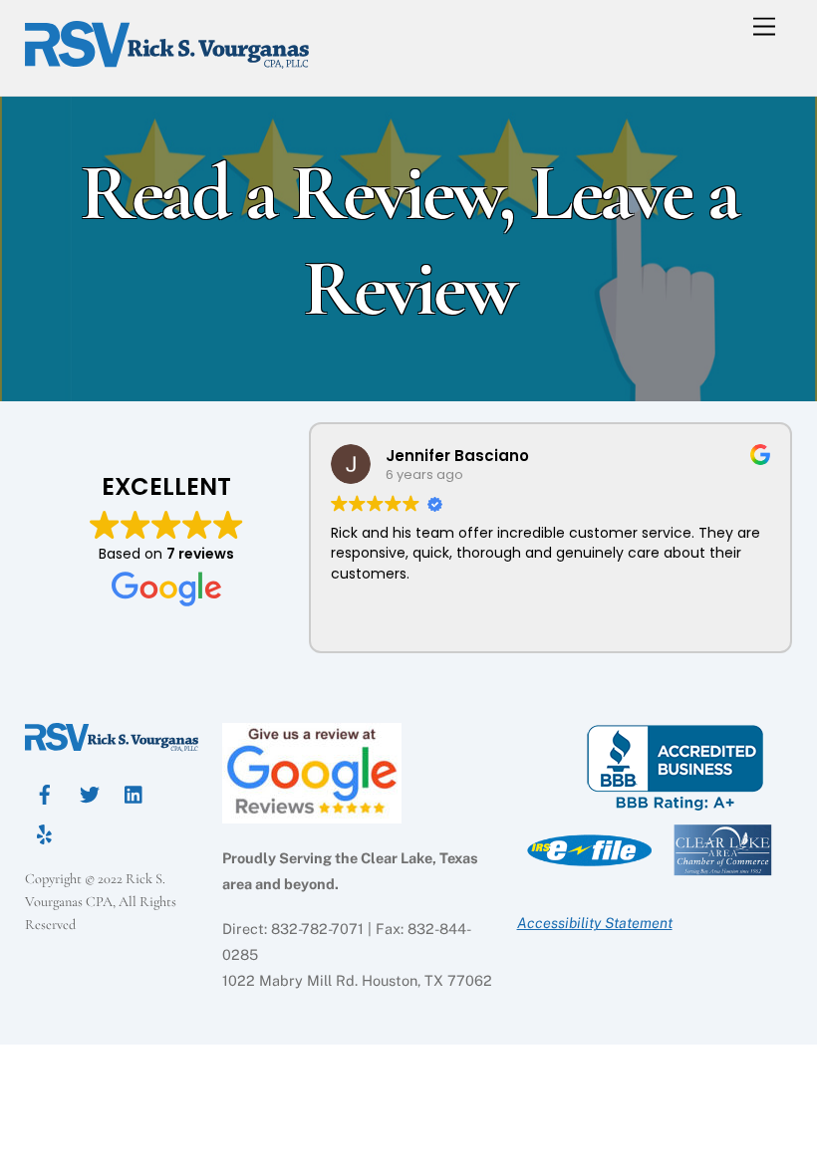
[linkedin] (134, 792)
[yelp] (45, 831)
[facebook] (45, 792)
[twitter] (90, 792)
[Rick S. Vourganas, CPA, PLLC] (167, 60)
